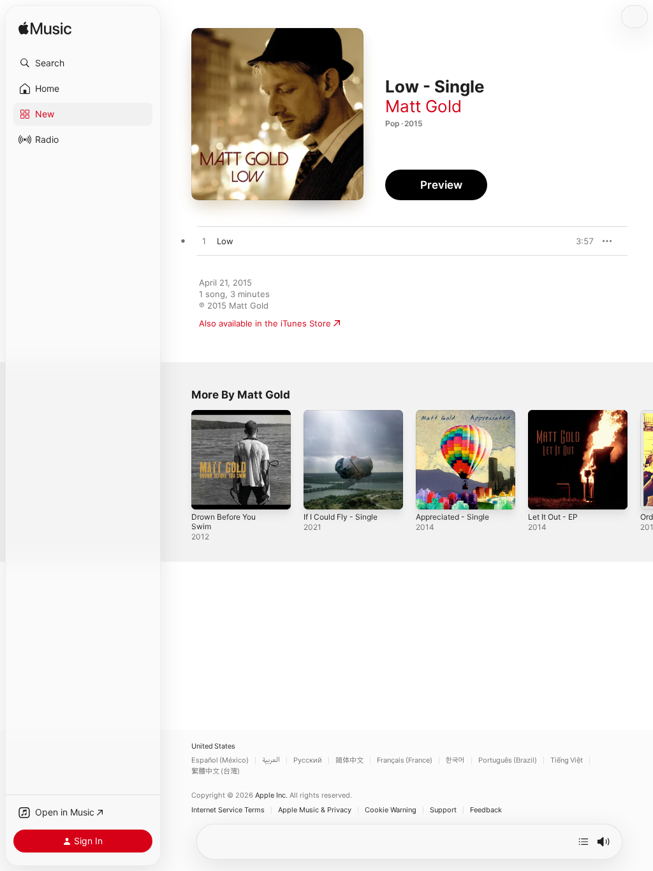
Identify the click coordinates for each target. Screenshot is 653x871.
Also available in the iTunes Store (265, 323)
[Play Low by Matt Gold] (204, 241)
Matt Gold (423, 106)
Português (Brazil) (507, 760)
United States (213, 746)
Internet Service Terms (228, 810)
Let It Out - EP (553, 517)
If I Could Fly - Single (341, 517)
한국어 (455, 760)
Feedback (486, 810)
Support (443, 810)
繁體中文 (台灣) (215, 771)
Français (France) (404, 760)
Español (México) (220, 760)
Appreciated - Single (452, 517)
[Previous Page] (178, 459)
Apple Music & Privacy (314, 810)
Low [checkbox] (225, 241)
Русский (307, 760)
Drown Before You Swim (223, 521)
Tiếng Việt (566, 760)
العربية (271, 760)
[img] (44, 29)
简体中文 (349, 760)
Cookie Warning (390, 810)
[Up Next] (583, 842)
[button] (83, 63)
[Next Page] (640, 459)
